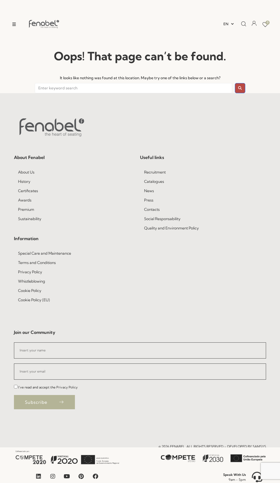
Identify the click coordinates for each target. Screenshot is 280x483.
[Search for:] (133, 88)
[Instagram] (53, 476)
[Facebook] (95, 476)
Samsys (259, 446)
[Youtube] (67, 476)
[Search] (242, 24)
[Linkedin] (38, 476)
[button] (14, 24)
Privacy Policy (67, 387)
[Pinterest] (81, 476)
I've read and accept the (48, 387)
